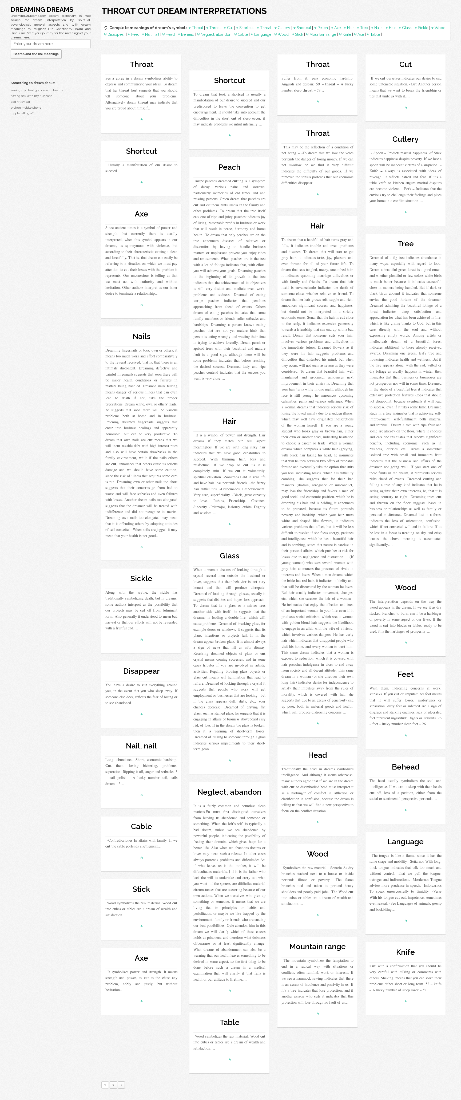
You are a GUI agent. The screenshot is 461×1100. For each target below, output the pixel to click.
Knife (346, 34)
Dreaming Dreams (42, 9)
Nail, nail (152, 34)
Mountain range (322, 34)
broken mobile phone (26, 107)
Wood (440, 28)
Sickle (423, 28)
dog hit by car (20, 102)
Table (375, 34)
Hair (350, 28)
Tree (364, 28)
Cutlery (284, 28)
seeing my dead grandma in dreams (37, 90)
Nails (378, 28)
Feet (135, 34)
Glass (407, 28)
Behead (187, 34)
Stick (299, 34)
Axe (337, 28)
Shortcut (246, 28)
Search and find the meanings (36, 54)
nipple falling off (22, 113)
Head (170, 34)
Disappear (116, 34)
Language (262, 34)
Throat (197, 28)
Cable (243, 34)
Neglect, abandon (216, 34)
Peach (322, 28)
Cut (230, 28)
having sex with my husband (32, 96)
